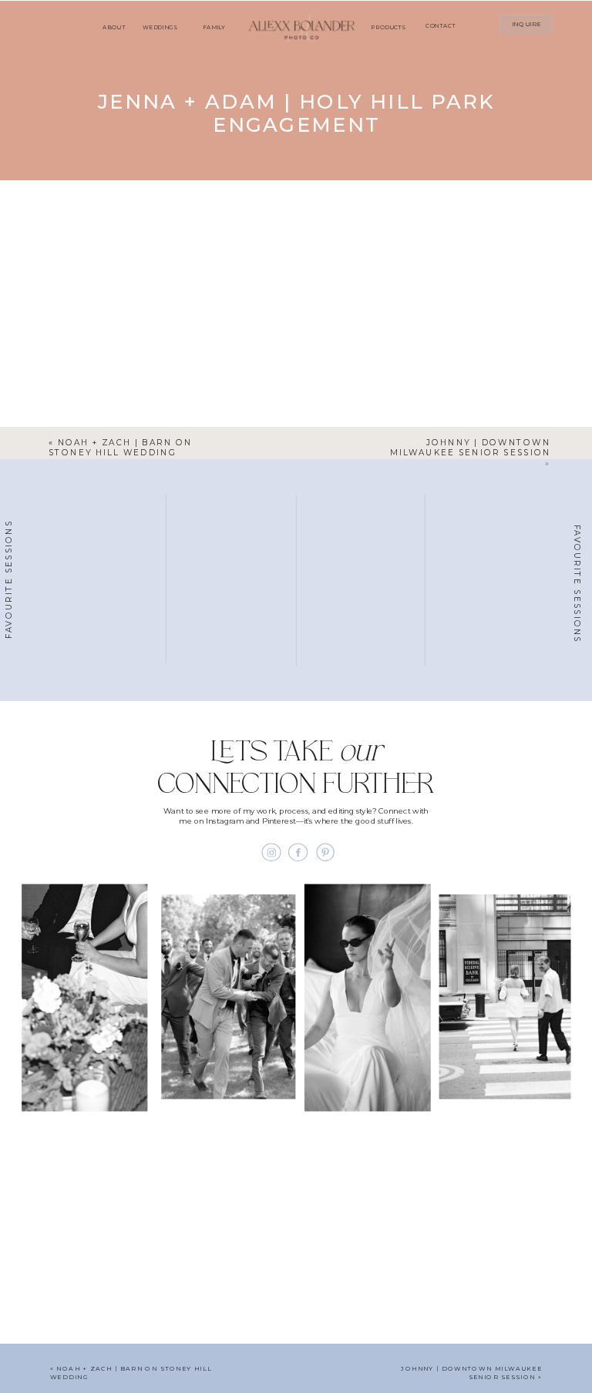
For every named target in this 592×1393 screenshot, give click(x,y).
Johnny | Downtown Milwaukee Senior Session (470, 447)
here (152, 221)
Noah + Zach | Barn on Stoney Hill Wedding (121, 447)
